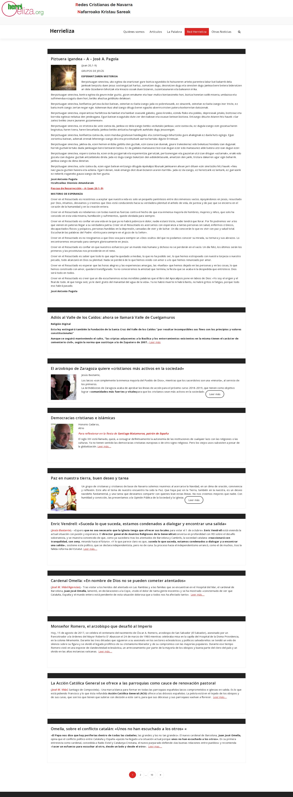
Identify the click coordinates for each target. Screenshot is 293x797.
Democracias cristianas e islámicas (83, 417)
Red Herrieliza (197, 32)
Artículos (156, 32)
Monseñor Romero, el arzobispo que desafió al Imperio (101, 626)
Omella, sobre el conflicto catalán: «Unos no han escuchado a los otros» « (119, 728)
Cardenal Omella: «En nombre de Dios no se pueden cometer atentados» (118, 580)
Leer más (155, 342)
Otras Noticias (221, 32)
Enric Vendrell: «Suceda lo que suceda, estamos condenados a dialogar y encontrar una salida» (138, 523)
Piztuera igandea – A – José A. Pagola (85, 58)
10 (152, 774)
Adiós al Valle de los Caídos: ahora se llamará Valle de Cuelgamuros (113, 317)
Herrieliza (62, 31)
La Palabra (174, 32)
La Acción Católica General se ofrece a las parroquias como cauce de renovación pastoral (133, 682)
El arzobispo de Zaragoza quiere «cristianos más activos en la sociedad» (117, 368)
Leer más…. (104, 446)
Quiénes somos (133, 32)
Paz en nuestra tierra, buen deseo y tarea (90, 477)
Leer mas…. (155, 746)
